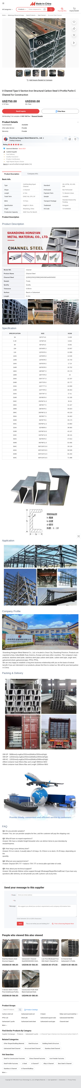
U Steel (24, 1063)
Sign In (5, 164)
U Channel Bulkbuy (27, 1068)
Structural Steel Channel (55, 15)
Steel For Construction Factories (14, 1058)
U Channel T (35, 1063)
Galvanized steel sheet (28, 1021)
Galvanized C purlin (8, 1021)
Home (4, 15)
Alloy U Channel (48, 1063)
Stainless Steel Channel (52, 1048)
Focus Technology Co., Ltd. (26, 1080)
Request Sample (37, 116)
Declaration (62, 1080)
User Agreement (52, 1080)
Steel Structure (33, 1043)
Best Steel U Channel (64, 1063)
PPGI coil (5, 1018)
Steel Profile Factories (11, 1063)
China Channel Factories (37, 1058)
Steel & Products (30, 15)
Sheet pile (24, 1018)
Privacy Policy (72, 1080)
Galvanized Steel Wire (67, 1018)
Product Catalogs (32, 1010)
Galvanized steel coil (27, 1014)
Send (20, 924)
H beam (43, 1014)
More (4, 1072)
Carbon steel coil (7, 1014)
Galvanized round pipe (47, 1021)
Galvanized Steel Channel (12, 1048)
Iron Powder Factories (57, 1058)
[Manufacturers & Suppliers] (40, 4)
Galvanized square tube (48, 1018)
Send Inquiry (21, 111)
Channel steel (64, 1021)
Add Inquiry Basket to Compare (40, 80)
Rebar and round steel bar (68, 1014)
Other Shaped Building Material (14, 1043)
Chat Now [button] (61, 111)
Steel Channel (42, 15)
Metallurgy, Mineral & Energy (16, 15)
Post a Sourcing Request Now (63, 924)
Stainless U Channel (10, 1068)
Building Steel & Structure (51, 1043)
